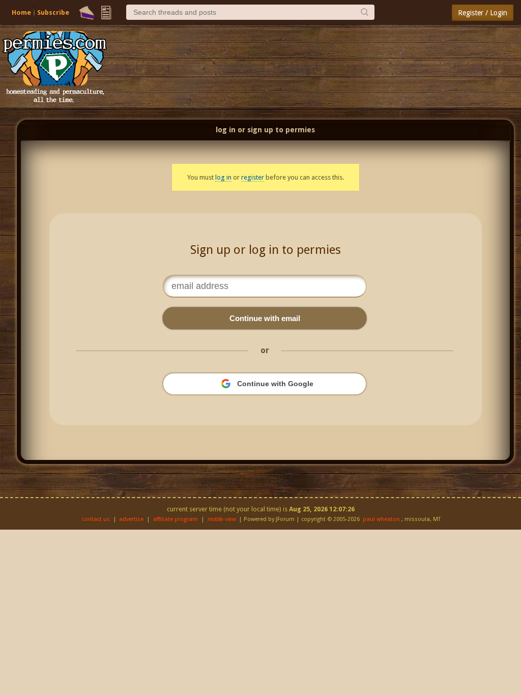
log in (223, 177)
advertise (131, 519)
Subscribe (53, 12)
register (252, 177)
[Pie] (87, 13)
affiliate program (175, 519)
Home (21, 12)
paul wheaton (381, 519)
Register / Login (482, 13)
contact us (96, 519)
